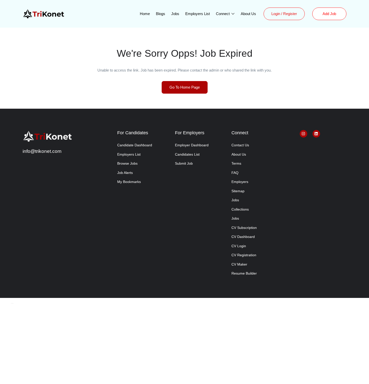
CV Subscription (244, 228)
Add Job (329, 14)
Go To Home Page (184, 87)
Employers (239, 182)
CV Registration (243, 255)
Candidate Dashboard (134, 145)
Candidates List (187, 154)
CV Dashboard (243, 237)
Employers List (197, 14)
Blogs (160, 14)
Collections (240, 209)
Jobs (175, 14)
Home (145, 14)
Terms (236, 163)
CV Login (238, 246)
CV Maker (239, 264)
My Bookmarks (129, 182)
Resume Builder (244, 273)
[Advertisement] (184, 347)
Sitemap (237, 191)
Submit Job (184, 163)
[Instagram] (303, 134)
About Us (248, 14)
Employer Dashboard (192, 145)
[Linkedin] (316, 134)
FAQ (234, 173)
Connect (223, 14)
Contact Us (240, 145)
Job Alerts (125, 173)
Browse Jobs (127, 163)
